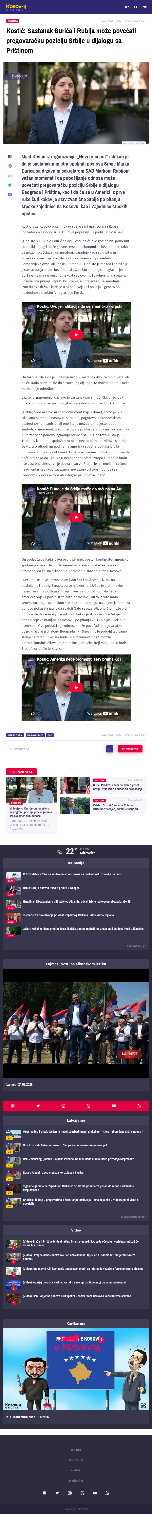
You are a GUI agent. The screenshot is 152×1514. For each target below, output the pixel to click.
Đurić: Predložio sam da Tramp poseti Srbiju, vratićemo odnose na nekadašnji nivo (103, 785)
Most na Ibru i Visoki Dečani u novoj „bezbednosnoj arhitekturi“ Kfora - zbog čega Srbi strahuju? (76, 1135)
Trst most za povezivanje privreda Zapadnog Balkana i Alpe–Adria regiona (76, 918)
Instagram (63, 1106)
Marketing (76, 1480)
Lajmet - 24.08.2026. (76, 1030)
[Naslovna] (16, 7)
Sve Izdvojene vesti (132, 1216)
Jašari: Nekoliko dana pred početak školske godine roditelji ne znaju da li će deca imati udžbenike (76, 932)
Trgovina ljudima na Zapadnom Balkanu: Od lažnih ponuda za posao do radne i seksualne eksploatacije (76, 1189)
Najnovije (76, 862)
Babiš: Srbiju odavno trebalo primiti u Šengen (76, 891)
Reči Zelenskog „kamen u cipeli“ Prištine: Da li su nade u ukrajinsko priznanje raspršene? (76, 1162)
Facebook (13, 1106)
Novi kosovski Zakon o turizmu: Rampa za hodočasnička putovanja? (76, 1148)
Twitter (38, 1106)
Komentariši (109, 748)
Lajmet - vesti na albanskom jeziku (76, 963)
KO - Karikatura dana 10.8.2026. (76, 1376)
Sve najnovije (135, 945)
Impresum (76, 1460)
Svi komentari (130, 748)
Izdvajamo (76, 1120)
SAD (50, 735)
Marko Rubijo (35, 735)
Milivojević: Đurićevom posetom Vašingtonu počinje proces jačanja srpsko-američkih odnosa (31, 805)
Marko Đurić (15, 735)
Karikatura (76, 1323)
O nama (76, 1450)
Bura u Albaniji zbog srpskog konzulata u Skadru (76, 1176)
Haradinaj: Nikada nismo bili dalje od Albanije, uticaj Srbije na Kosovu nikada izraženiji (76, 905)
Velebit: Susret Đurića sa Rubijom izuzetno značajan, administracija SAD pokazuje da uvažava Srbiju (103, 805)
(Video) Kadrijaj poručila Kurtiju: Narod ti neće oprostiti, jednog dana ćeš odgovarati (76, 1285)
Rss (139, 1106)
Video (76, 1230)
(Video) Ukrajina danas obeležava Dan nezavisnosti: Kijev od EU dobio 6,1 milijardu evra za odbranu (76, 1258)
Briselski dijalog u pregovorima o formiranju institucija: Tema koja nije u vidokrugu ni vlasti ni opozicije (76, 1203)
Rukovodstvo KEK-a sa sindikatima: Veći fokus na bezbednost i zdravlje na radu (76, 877)
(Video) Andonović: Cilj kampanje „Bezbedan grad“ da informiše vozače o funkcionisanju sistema (76, 1272)
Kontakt (76, 1470)
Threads (88, 1106)
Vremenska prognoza (127, 7)
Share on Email (9, 194)
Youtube (113, 1106)
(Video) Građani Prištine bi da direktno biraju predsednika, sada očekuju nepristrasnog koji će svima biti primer (76, 1245)
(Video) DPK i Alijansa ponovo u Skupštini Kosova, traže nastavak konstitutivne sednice (76, 1299)
